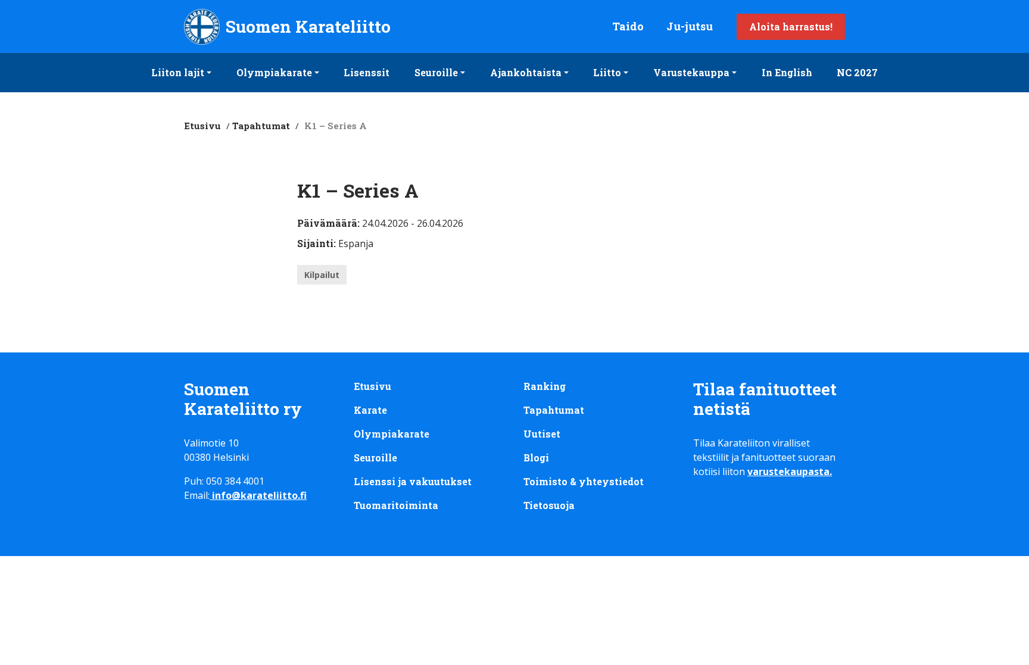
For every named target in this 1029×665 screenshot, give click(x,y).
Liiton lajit (177, 72)
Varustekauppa (691, 72)
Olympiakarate (274, 72)
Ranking (544, 386)
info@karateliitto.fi (259, 495)
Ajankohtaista (526, 72)
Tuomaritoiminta (396, 505)
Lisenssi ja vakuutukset (413, 481)
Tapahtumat (261, 126)
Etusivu (202, 126)
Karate (370, 410)
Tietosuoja (549, 505)
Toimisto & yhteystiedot (583, 481)
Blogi (536, 457)
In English (787, 72)
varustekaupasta (788, 471)
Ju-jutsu (689, 26)
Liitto (607, 72)
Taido (628, 26)
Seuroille (436, 72)
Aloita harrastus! (790, 26)
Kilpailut (321, 274)
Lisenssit (366, 72)
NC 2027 (857, 72)
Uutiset (541, 433)
